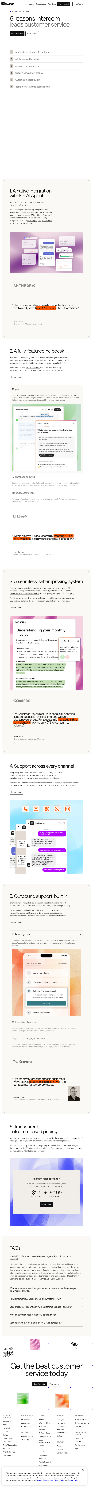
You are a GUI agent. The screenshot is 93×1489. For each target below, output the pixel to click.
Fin (50, 1183)
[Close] (82, 1470)
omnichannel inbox (57, 360)
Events (41, 1419)
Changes (60, 1419)
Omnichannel (8, 1438)
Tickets (5, 1435)
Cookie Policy (73, 1480)
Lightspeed (47, 220)
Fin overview (26, 1419)
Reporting (6, 1448)
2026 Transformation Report (44, 1443)
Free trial (78, 1442)
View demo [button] (32, 33)
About (59, 1446)
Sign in (77, 1448)
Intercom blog (44, 1423)
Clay (39, 220)
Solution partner (81, 1419)
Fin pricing (25, 1440)
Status (59, 1436)
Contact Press (62, 1453)
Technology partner (82, 1423)
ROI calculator (44, 1465)
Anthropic (32, 220)
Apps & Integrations (10, 1445)
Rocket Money (16, 223)
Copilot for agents (33, 363)
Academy (42, 1426)
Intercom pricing (27, 1436)
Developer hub (62, 1426)
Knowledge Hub (9, 1452)
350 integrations (33, 367)
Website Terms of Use (44, 1480)
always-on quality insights (56, 363)
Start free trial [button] (63, 4)
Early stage (79, 1426)
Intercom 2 (7, 1421)
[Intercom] (8, 4)
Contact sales (80, 1445)
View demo (79, 1438)
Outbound (7, 1455)
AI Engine (24, 1426)
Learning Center (45, 1436)
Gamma (29, 223)
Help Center (7, 1442)
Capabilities (25, 1423)
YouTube (42, 1430)
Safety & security (45, 1462)
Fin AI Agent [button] (79, 4)
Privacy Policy (59, 1480)
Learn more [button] (16, 377)
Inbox (5, 1425)
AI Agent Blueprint (46, 1433)
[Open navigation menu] (89, 4)
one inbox (26, 775)
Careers (60, 1449)
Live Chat (6, 1428)
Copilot (5, 1431)
